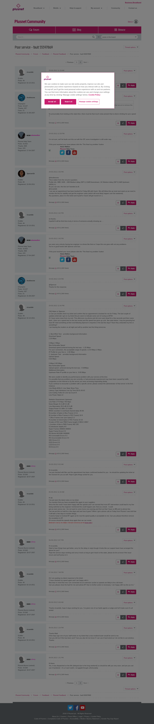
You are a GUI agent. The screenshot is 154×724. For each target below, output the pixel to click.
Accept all (52, 102)
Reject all (68, 102)
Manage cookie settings (88, 102)
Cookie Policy (94, 95)
